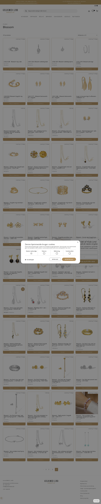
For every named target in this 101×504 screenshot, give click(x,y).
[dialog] (50, 252)
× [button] (77, 242)
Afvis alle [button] (55, 259)
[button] (29, 259)
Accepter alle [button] (69, 259)
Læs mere (67, 248)
